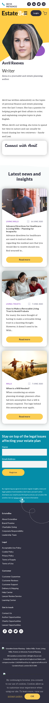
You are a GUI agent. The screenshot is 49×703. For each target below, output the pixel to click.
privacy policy (19, 498)
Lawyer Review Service (12, 596)
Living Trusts (13, 304)
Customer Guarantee (11, 576)
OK (32, 696)
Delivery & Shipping (10, 588)
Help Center (7, 592)
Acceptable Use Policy (11, 548)
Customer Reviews (10, 580)
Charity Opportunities (11, 621)
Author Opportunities (11, 617)
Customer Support (10, 584)
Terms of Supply (9, 559)
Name (5, 447)
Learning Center (9, 600)
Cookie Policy (7, 552)
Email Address (8, 459)
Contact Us (7, 613)
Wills (9, 383)
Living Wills (12, 221)
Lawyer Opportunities (11, 625)
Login (36, 13)
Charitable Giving (9, 527)
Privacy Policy (8, 555)
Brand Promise (8, 523)
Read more (24, 259)
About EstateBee (9, 519)
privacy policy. (15, 696)
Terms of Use (7, 563)
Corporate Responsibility (12, 531)
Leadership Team (9, 535)
